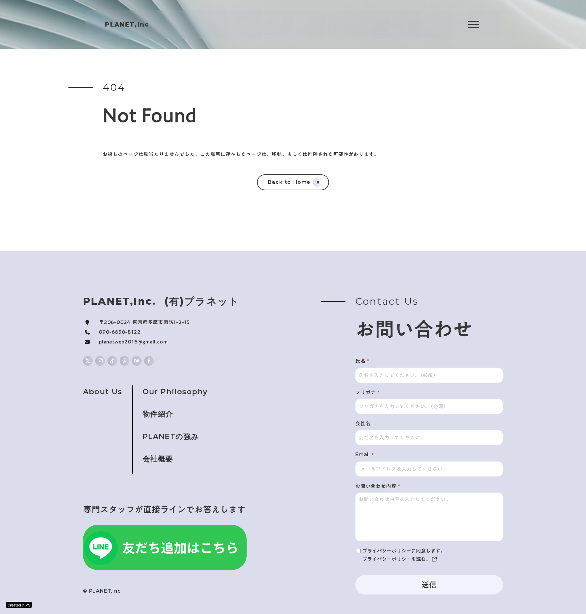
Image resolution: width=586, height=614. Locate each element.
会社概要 (158, 458)
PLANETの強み (171, 436)
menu (473, 24)
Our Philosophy (175, 391)
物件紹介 (158, 413)
